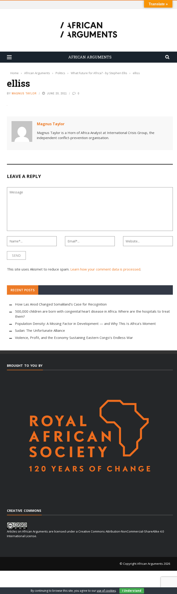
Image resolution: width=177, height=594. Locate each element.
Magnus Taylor (24, 93)
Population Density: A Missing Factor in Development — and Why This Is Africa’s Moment (85, 323)
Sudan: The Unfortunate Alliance (40, 330)
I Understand (131, 591)
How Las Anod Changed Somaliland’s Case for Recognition (61, 304)
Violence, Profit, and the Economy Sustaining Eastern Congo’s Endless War (74, 337)
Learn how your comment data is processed (105, 269)
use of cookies (106, 591)
